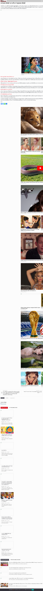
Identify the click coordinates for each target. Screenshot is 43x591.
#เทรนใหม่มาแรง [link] (10, 76)
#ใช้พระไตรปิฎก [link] (4, 81)
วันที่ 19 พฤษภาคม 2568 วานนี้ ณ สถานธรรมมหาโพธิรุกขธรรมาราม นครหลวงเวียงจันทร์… (7, 505)
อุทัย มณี (3, 421)
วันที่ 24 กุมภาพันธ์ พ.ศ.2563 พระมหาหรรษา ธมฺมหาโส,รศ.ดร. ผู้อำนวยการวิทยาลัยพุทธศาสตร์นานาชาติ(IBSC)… (7, 454)
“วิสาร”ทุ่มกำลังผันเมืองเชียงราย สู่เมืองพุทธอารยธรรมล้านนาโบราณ (20, 567)
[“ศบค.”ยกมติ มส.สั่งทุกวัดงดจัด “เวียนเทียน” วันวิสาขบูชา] (7, 544)
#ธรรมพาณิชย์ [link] (3, 76)
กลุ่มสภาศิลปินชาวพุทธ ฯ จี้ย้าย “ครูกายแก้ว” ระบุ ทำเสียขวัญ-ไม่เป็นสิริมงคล (21, 578)
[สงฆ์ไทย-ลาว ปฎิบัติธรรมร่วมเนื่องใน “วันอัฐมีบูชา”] (7, 495)
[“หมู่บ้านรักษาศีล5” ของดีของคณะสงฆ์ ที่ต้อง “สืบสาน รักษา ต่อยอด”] (7, 430)
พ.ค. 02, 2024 (7, 421)
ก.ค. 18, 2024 (7, 486)
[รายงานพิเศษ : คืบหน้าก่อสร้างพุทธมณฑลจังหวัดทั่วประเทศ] (7, 461)
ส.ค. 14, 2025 (7, 437)
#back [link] (9, 81)
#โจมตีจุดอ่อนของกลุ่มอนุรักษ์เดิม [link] (7, 84)
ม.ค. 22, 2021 (7, 468)
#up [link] (11, 81)
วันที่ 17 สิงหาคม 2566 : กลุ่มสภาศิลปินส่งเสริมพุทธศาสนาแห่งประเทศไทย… (18, 579)
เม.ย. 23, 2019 (7, 536)
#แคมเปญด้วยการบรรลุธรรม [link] (6, 89)
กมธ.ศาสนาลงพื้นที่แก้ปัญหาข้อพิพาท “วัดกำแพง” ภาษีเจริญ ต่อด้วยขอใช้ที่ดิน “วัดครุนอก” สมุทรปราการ (25, 562)
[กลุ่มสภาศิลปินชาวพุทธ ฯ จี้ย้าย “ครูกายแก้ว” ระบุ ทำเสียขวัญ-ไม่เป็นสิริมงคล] (4, 580)
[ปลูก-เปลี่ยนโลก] (7, 445)
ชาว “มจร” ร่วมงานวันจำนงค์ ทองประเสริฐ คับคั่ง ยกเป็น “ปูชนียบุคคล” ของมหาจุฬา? (7, 419)
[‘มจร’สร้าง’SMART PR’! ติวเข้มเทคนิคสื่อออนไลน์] (7, 528)
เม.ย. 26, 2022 (7, 520)
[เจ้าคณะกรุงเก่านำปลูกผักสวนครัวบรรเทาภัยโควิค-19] (4, 575)
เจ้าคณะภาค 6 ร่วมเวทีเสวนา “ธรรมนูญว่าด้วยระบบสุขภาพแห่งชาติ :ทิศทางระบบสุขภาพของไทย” (7, 517)
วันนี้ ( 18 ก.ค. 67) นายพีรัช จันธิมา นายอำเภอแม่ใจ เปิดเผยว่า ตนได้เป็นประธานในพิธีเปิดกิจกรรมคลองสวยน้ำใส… (7, 488)
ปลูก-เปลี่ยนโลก (4, 450)
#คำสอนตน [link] (14, 81)
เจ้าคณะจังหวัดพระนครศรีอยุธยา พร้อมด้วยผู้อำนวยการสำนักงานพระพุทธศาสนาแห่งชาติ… (20, 574)
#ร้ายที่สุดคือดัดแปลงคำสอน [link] (6, 94)
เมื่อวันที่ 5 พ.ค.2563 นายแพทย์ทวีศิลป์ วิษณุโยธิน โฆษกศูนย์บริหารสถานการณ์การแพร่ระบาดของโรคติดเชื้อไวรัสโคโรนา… (7, 554)
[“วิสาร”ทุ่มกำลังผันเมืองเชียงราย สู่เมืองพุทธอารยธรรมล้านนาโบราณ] (4, 569)
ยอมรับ (33, 589)
